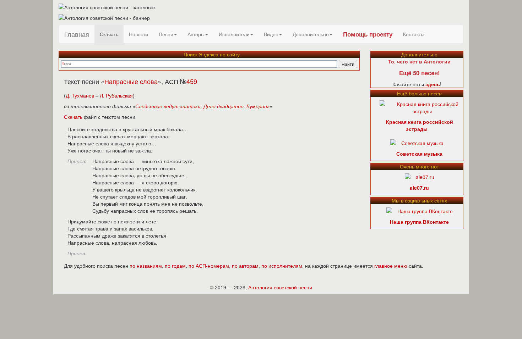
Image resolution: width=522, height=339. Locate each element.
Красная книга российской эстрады (419, 125)
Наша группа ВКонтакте (419, 221)
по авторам (245, 265)
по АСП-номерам (209, 265)
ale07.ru (419, 187)
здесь (432, 84)
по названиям (146, 265)
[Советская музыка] (417, 142)
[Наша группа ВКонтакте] (419, 210)
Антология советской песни (280, 287)
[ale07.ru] (419, 176)
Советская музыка (419, 153)
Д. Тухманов (80, 95)
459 (191, 81)
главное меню (390, 265)
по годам (175, 265)
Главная (76, 34)
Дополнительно (311, 34)
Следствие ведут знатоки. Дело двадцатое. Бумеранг (202, 106)
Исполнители (234, 34)
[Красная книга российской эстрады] (422, 106)
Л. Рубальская (116, 95)
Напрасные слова (131, 81)
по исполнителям (281, 265)
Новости (138, 34)
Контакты (413, 34)
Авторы (196, 34)
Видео (271, 34)
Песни (166, 34)
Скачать (109, 34)
